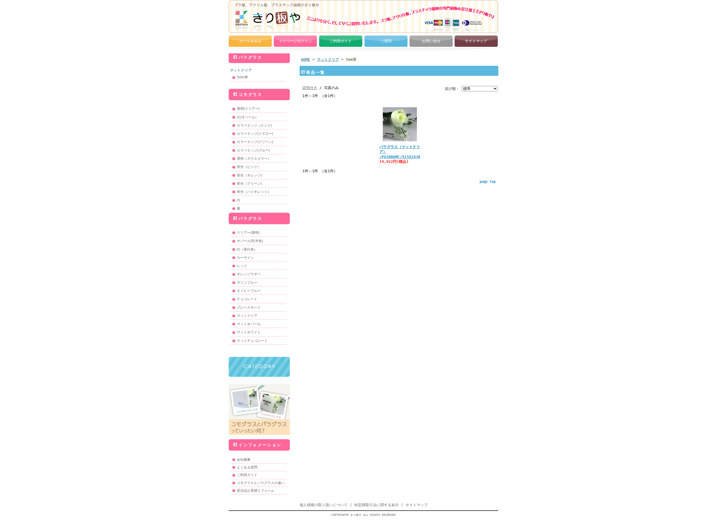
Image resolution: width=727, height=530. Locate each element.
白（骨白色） (247, 249)
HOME (305, 59)
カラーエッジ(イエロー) (255, 133)
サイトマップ (476, 41)
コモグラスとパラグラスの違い (261, 483)
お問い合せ (431, 41)
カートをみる (250, 41)
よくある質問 (247, 467)
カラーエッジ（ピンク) (254, 125)
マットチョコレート (252, 340)
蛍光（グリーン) (249, 183)
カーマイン (245, 257)
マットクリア (241, 70)
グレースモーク (249, 307)
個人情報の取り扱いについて (324, 505)
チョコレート (247, 299)
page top (488, 182)
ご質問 (386, 41)
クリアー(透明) (248, 232)
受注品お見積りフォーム (255, 490)
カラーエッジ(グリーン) (255, 142)
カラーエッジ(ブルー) (253, 150)
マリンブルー (247, 282)
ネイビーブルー (249, 291)
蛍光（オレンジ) (249, 175)
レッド (242, 266)
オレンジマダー (249, 274)
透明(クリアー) (248, 108)
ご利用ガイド (340, 41)
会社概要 (243, 459)
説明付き (309, 88)
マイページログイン (295, 41)
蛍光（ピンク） (249, 167)
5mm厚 (242, 77)
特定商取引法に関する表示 (376, 505)
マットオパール (249, 324)
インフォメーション (260, 445)
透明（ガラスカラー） (254, 158)
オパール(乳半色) (250, 241)
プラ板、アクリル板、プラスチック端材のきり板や (276, 5)
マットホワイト (249, 332)
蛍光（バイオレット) (253, 192)
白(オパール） (247, 117)
